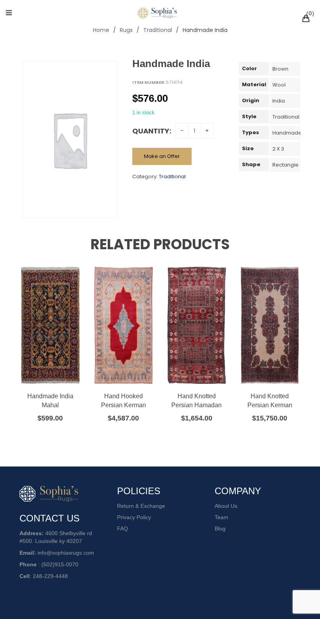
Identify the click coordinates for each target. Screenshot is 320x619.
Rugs (126, 30)
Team (221, 517)
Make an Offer (162, 156)
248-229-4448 (50, 576)
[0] (307, 19)
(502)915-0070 (59, 564)
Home (101, 30)
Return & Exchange (141, 506)
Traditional (157, 30)
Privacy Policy (134, 517)
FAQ (122, 528)
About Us (226, 506)
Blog (220, 528)
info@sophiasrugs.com (65, 553)
